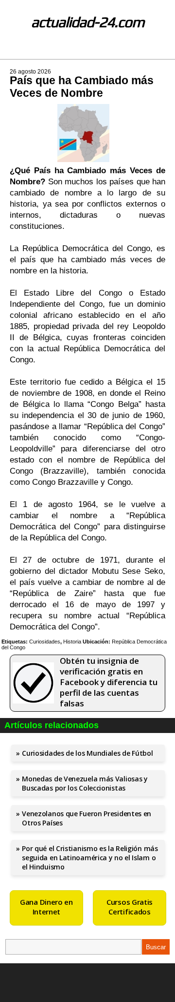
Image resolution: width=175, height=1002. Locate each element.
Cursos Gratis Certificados (129, 906)
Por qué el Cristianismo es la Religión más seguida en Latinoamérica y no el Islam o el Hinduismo (90, 857)
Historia (72, 641)
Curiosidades (44, 641)
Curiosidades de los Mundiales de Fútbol (87, 753)
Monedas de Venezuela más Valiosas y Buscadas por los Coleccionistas (85, 783)
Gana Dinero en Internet (46, 906)
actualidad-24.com (87, 22)
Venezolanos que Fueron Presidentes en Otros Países (86, 818)
